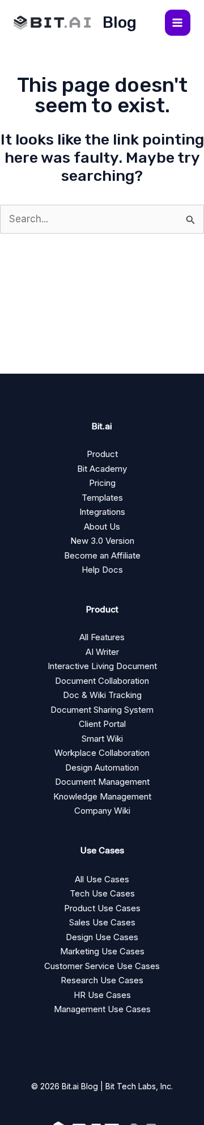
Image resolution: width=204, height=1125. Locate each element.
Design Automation (102, 767)
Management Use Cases (102, 1009)
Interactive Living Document (102, 666)
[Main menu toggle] (178, 23)
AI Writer (102, 651)
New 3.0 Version (102, 540)
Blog (120, 22)
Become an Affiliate (102, 555)
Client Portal (102, 723)
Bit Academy (102, 468)
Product (102, 454)
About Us (102, 526)
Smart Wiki (102, 738)
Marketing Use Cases (102, 951)
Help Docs (102, 569)
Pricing (102, 482)
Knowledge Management (102, 796)
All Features (102, 637)
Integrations (102, 511)
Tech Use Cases (102, 893)
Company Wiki (102, 810)
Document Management (102, 781)
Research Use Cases (102, 980)
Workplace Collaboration (102, 752)
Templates (102, 497)
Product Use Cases (102, 908)
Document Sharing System (102, 709)
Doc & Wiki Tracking (102, 695)
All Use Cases (102, 879)
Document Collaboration (102, 680)
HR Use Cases (102, 994)
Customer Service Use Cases (102, 966)
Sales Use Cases (102, 922)
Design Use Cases (102, 937)
